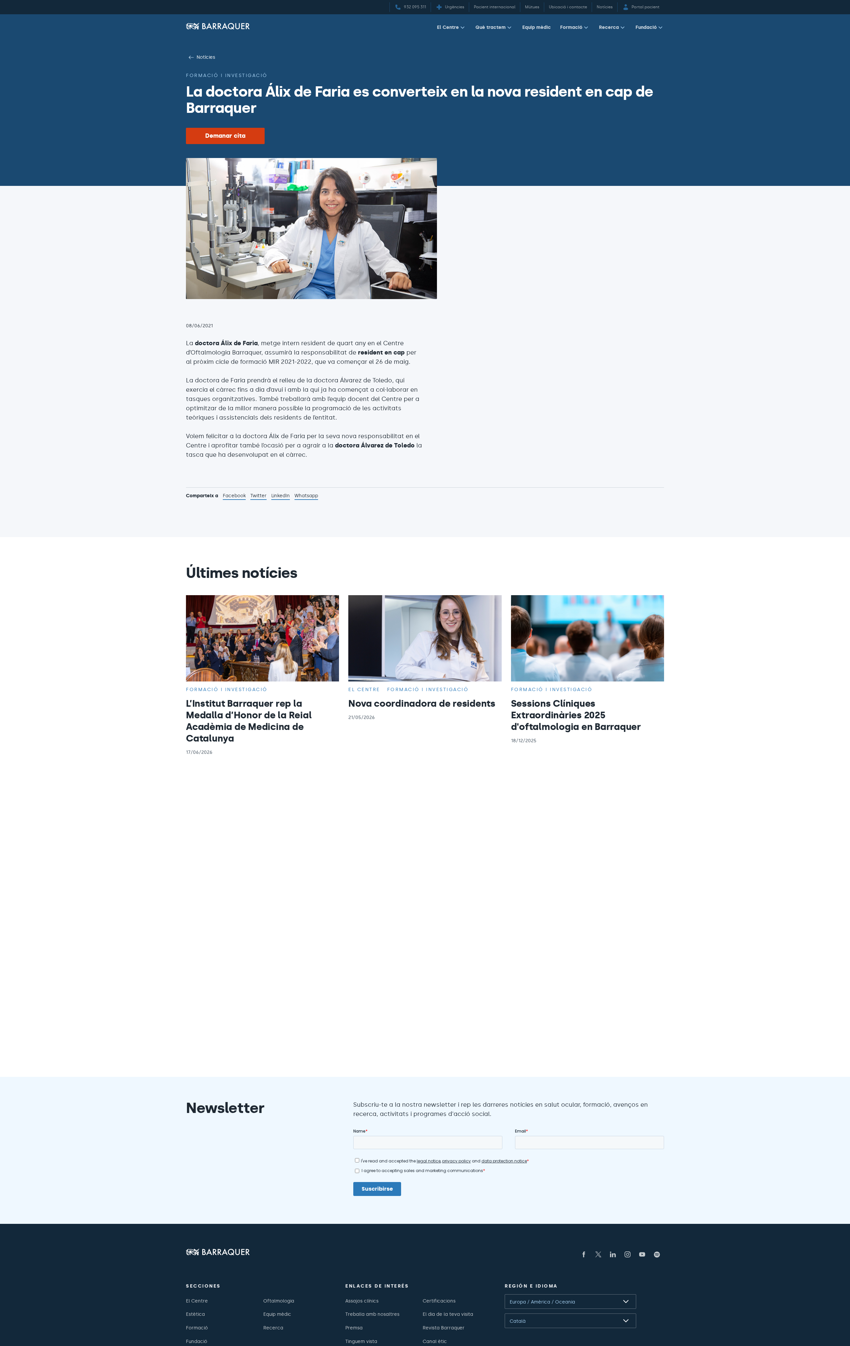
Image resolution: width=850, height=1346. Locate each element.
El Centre (448, 27)
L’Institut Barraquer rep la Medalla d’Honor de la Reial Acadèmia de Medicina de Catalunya (248, 721)
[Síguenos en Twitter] (598, 1254)
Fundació (646, 27)
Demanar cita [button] (225, 135)
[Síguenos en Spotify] (656, 1254)
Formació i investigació (227, 75)
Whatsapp (306, 496)
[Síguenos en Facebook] (583, 1254)
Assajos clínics (362, 1301)
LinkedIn (280, 496)
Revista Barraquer (444, 1328)
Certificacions (439, 1301)
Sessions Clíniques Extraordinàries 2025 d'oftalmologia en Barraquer (576, 715)
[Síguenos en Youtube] (642, 1254)
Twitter (258, 496)
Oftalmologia (278, 1301)
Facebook (234, 496)
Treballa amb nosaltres (372, 1314)
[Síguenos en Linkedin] (613, 1254)
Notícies (206, 57)
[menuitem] (451, 29)
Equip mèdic (536, 27)
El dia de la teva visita (448, 1314)
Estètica (195, 1314)
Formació (571, 27)
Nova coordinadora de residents (421, 703)
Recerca (609, 27)
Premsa (354, 1328)
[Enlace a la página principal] (218, 26)
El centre (364, 689)
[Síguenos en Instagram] (627, 1254)
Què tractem (490, 27)
